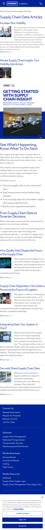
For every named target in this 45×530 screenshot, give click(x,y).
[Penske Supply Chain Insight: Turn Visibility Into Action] (5, 72)
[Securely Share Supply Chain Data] (5, 377)
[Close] (42, 497)
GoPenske (7, 478)
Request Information (11, 412)
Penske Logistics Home (8, 11)
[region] (22, 512)
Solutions (7, 432)
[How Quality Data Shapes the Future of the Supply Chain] (5, 262)
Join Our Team (9, 422)
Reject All (22, 520)
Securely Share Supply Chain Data (20, 368)
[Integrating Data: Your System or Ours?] (5, 336)
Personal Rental (9, 457)
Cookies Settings (22, 513)
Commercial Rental (11, 460)
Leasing (6, 464)
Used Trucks (8, 467)
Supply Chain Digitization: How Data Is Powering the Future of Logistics (22, 287)
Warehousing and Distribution (15, 446)
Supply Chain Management (14, 436)
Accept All (22, 526)
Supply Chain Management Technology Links (22, 484)
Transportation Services (13, 443)
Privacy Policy (19, 509)
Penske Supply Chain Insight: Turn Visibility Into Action (19, 62)
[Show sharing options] (40, 137)
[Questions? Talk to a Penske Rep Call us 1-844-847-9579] (41, 3)
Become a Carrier (10, 419)
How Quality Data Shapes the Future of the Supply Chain (21, 252)
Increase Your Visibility (13, 23)
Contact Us (8, 408)
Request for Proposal (11, 415)
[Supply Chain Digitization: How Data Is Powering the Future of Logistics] (5, 298)
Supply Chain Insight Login (14, 481)
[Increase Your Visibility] (5, 31)
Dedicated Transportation (14, 440)
